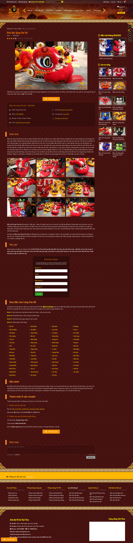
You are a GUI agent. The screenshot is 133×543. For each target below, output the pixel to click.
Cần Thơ (54, 371)
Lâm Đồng (34, 358)
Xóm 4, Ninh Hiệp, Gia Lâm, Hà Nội (27, 523)
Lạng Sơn (54, 329)
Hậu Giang (55, 362)
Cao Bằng (54, 332)
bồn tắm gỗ (74, 488)
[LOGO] (14, 10)
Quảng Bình (12, 365)
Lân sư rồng (66, 114)
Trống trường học (13, 500)
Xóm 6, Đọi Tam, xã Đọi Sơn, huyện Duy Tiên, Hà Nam (28, 409)
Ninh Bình (12, 358)
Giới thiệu (106, 2)
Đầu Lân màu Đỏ (118, 78)
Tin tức (113, 2)
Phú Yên (33, 352)
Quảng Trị (55, 339)
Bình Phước (34, 339)
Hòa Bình (33, 329)
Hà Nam (54, 375)
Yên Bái (54, 358)
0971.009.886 (19, 114)
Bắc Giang (55, 368)
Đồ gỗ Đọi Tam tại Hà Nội (65, 110)
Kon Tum (54, 355)
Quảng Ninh (12, 362)
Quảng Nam (55, 352)
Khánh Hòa (12, 371)
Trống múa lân (12, 495)
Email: (37, 274)
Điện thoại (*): (39, 280)
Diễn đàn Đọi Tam (12, 2)
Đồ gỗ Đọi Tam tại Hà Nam (23, 122)
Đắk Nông (76, 355)
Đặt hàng (39, 294)
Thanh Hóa (55, 336)
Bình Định (76, 349)
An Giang (76, 371)
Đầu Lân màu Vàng (118, 92)
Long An (75, 342)
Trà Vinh (11, 342)
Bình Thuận (55, 342)
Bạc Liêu (33, 345)
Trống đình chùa (13, 497)
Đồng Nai (76, 358)
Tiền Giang (12, 336)
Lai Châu (76, 365)
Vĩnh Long (76, 336)
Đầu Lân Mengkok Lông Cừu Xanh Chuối (118, 154)
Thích (8, 35)
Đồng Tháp (12, 368)
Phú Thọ (54, 365)
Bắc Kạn (11, 352)
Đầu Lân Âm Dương (106, 58)
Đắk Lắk (75, 345)
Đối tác (119, 2)
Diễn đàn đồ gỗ (23, 2)
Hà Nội (11, 326)
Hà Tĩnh (75, 352)
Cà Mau (54, 349)
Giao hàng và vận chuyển (61, 118)
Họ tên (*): (38, 267)
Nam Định (76, 339)
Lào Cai (11, 339)
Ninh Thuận (34, 332)
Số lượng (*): (38, 287)
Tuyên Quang (34, 371)
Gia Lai (75, 329)
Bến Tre (33, 336)
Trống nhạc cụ (12, 493)
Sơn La (33, 368)
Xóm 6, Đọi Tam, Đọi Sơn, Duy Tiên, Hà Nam (30, 526)
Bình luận (16, 35)
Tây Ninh (76, 362)
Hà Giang (33, 375)
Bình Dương (34, 365)
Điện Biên (12, 355)
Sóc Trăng (76, 332)
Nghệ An (75, 368)
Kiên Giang (34, 342)
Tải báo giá (52, 99)
